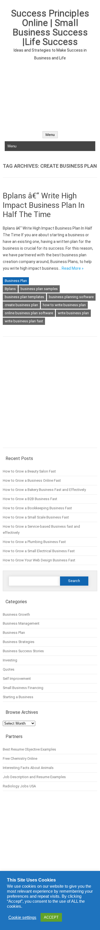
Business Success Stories (23, 651)
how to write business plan (64, 305)
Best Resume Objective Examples (29, 749)
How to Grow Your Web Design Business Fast (39, 560)
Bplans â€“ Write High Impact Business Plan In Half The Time (43, 205)
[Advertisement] (50, 93)
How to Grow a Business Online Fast (32, 480)
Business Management (21, 623)
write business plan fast (24, 321)
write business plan (73, 313)
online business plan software (29, 313)
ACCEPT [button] (51, 917)
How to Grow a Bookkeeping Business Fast (37, 508)
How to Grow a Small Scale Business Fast (36, 517)
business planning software (71, 297)
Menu (50, 135)
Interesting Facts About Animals (28, 768)
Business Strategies (18, 642)
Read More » (73, 268)
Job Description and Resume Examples (34, 777)
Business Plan (16, 281)
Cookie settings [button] (22, 917)
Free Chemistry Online (20, 758)
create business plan (21, 305)
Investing (10, 660)
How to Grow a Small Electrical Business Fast (39, 551)
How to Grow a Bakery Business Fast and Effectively (44, 490)
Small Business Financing (23, 688)
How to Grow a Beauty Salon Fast (29, 471)
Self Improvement (17, 678)
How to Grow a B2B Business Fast (30, 499)
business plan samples (39, 289)
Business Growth (16, 614)
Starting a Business (18, 697)
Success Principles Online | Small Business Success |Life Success (50, 27)
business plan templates (24, 297)
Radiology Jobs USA (19, 786)
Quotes (8, 669)
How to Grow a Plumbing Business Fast (34, 542)
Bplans (10, 289)
